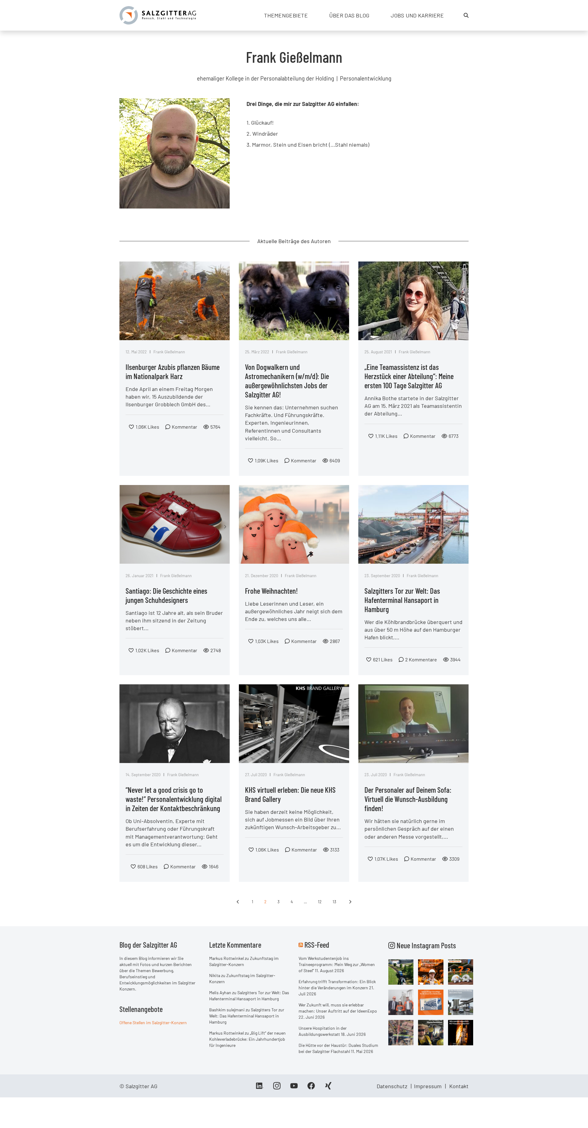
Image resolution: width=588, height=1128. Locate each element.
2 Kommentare (421, 659)
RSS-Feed (316, 944)
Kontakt (459, 1086)
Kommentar (184, 427)
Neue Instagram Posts (425, 945)
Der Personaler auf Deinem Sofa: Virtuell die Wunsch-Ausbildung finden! (407, 799)
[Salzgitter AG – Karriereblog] (157, 14)
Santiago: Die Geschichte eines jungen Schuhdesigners (166, 595)
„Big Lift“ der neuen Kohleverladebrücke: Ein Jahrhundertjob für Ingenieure (247, 1039)
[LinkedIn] (259, 1088)
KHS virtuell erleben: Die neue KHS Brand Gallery (290, 794)
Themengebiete (286, 15)
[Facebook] (311, 1088)
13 (334, 901)
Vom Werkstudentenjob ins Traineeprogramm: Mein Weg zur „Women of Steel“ (337, 964)
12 (320, 901)
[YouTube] (294, 1088)
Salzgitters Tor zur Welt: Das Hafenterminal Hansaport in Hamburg (402, 600)
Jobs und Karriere (417, 15)
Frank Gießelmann (169, 351)
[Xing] (328, 1088)
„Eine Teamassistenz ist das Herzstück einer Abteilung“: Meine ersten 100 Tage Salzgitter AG (409, 376)
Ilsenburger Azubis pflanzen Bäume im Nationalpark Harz (173, 371)
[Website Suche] (466, 15)
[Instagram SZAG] (401, 971)
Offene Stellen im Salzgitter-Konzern (153, 1022)
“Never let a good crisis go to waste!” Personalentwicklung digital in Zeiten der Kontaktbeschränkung (174, 799)
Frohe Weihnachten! (271, 590)
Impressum (428, 1086)
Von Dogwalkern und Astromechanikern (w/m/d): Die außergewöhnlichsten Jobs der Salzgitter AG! (287, 380)
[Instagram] (277, 1088)
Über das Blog (349, 15)
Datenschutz (392, 1086)
